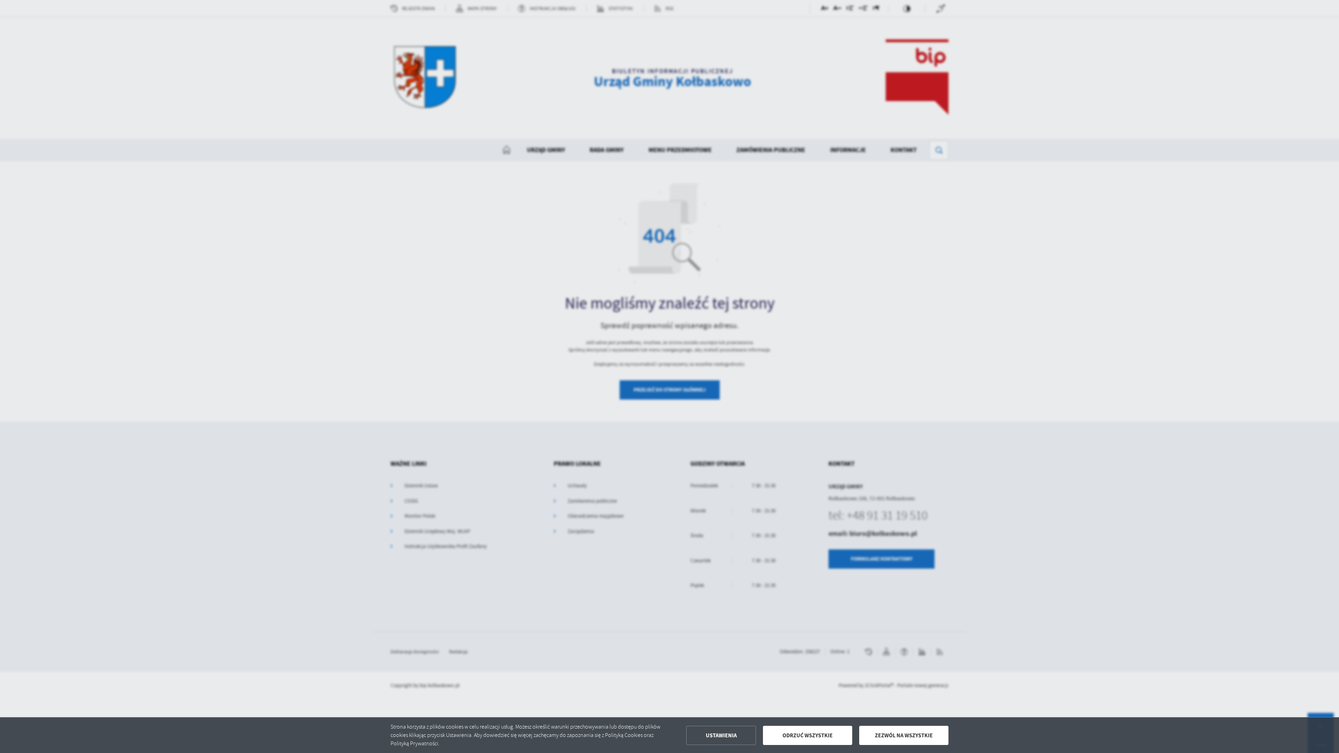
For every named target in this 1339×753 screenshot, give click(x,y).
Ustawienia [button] (721, 735)
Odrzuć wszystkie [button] (807, 735)
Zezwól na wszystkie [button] (904, 735)
